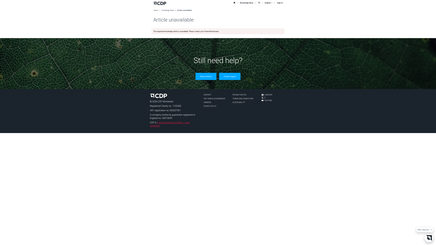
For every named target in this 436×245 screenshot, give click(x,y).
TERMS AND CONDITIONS (243, 99)
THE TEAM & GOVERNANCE (214, 99)
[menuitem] (234, 3)
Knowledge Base (168, 10)
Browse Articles (206, 76)
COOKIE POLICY (209, 106)
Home (156, 10)
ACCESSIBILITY (239, 102)
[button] (259, 3)
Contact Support (230, 76)
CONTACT (207, 95)
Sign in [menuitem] (280, 3)
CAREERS (207, 102)
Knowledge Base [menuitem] (246, 3)
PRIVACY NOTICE (239, 95)
